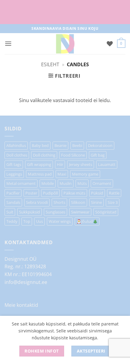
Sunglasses (55, 212)
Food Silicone (73, 155)
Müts (82, 183)
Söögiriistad (105, 212)
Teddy (12, 221)
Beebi (77, 145)
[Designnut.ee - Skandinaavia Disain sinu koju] (65, 43)
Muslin (66, 183)
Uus (39, 221)
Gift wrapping (39, 164)
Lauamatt (106, 164)
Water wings (60, 221)
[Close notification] (120, 12)
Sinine (96, 202)
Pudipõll (50, 193)
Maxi (61, 174)
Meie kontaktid (21, 305)
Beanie (60, 145)
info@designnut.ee (26, 282)
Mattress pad (40, 174)
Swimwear (80, 212)
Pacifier (13, 193)
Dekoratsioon (100, 145)
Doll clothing (44, 155)
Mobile (47, 183)
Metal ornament (21, 183)
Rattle (114, 193)
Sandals (13, 202)
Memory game (85, 174)
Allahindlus (16, 145)
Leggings (14, 174)
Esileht (50, 64)
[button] (8, 43)
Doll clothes (16, 155)
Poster (31, 193)
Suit (9, 212)
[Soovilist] (110, 43)
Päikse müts (74, 193)
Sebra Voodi (37, 202)
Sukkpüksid (29, 212)
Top (26, 221)
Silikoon (78, 202)
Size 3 (113, 202)
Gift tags (13, 164)
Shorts (59, 202)
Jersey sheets (80, 164)
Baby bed (40, 145)
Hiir (60, 164)
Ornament (102, 183)
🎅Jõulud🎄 (87, 221)
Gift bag (98, 155)
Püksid (97, 193)
